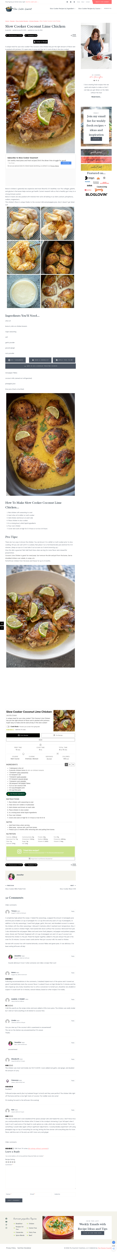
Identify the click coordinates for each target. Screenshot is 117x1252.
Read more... (96, 97)
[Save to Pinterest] (2, 623)
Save (40, 740)
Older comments (11, 905)
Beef (30, 1235)
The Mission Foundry (105, 1248)
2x (69, 764)
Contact (88, 2)
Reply (72, 911)
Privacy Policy (11, 1248)
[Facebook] (67, 2)
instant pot (96, 167)
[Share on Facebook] (2, 628)
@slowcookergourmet (36, 852)
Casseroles (19, 1232)
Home (78, 2)
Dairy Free (32, 1232)
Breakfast (19, 1223)
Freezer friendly (96, 160)
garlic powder (21, 777)
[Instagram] (71, 2)
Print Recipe (24, 735)
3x (73, 764)
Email (32, 1194)
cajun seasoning (22, 772)
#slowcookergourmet (56, 852)
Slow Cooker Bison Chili (68, 887)
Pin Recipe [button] (59, 735)
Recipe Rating (10, 1159)
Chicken (31, 1223)
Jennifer (9, 30)
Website (57, 1194)
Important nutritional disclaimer (41, 859)
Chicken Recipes (34, 21)
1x (66, 764)
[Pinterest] (74, 2)
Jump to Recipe (41, 42)
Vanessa (14, 1080)
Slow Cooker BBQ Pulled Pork (15, 887)
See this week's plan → (32, 2)
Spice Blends (20, 1235)
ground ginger (23, 779)
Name (8, 1194)
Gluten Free (33, 1228)
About (82, 2)
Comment (9, 1164)
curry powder (21, 781)
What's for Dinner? (102, 1)
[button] (7, 730)
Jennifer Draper (11, 715)
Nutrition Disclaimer (24, 1248)
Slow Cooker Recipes (22, 21)
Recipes (12, 21)
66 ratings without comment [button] (38, 1148)
